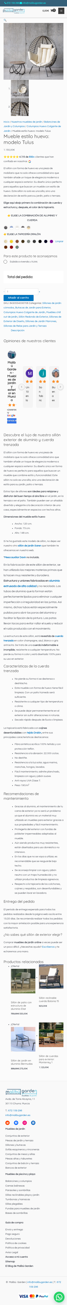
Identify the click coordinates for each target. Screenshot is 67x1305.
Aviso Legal (11, 1252)
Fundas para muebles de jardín (22, 1208)
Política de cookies (15, 1243)
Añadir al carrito (18, 298)
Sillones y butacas (15, 1145)
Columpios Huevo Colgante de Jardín (24, 312)
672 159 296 (13, 3)
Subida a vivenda (24, 261)
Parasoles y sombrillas (17, 1190)
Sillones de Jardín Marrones (40, 321)
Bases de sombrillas (16, 1213)
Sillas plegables (14, 1204)
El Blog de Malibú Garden (19, 1266)
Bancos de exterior (16, 1168)
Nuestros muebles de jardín (26, 122)
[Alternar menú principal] (61, 11)
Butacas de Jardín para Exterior (33, 307)
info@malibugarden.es (34, 3)
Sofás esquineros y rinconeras (22, 1149)
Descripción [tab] (17, 330)
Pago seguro (12, 1234)
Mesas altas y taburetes (18, 1158)
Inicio (6, 122)
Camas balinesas (15, 1186)
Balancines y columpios (18, 1181)
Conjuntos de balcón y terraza (22, 1163)
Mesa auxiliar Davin (15, 557)
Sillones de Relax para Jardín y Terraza (25, 326)
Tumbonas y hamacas (17, 1199)
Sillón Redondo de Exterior (33, 317)
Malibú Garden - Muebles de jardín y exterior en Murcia (11, 381)
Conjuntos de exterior (17, 1136)
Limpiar (59, 241)
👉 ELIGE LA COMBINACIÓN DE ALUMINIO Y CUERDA (32, 218)
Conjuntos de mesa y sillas (20, 1154)
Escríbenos (48, 947)
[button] (5, 20)
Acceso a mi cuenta (16, 1257)
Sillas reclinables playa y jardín (22, 1195)
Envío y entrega (14, 1229)
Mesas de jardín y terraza (19, 1140)
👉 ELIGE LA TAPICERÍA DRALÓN (22, 234)
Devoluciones (13, 1239)
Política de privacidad (17, 1247)
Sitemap (10, 1261)
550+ (31, 157)
